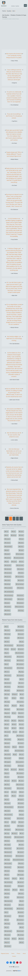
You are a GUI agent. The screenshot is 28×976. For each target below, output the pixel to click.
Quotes (17, 6)
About (24, 953)
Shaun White (14, 60)
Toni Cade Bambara (14, 343)
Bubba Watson (14, 159)
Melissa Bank (14, 480)
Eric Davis (14, 143)
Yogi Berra (14, 121)
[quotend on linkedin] (14, 962)
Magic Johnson (14, 458)
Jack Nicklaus (14, 273)
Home (4, 11)
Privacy (18, 953)
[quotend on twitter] (11, 962)
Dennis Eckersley (14, 508)
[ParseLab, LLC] (17, 971)
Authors (13, 6)
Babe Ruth (14, 295)
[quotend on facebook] (7, 962)
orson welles (14, 440)
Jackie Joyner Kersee (15, 400)
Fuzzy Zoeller (14, 239)
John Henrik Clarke (14, 379)
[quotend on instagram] (20, 962)
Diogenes (14, 83)
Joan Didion (14, 424)
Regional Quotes (5, 953)
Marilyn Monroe (14, 327)
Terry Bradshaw (14, 105)
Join (25, 5)
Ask (13, 11)
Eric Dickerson (14, 209)
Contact (14, 956)
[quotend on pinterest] (17, 962)
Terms (12, 953)
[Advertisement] (14, 34)
